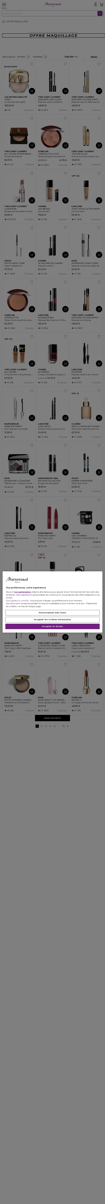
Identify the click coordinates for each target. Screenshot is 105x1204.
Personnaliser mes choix (52, 613)
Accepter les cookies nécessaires (52, 619)
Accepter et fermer (52, 626)
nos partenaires (22, 592)
